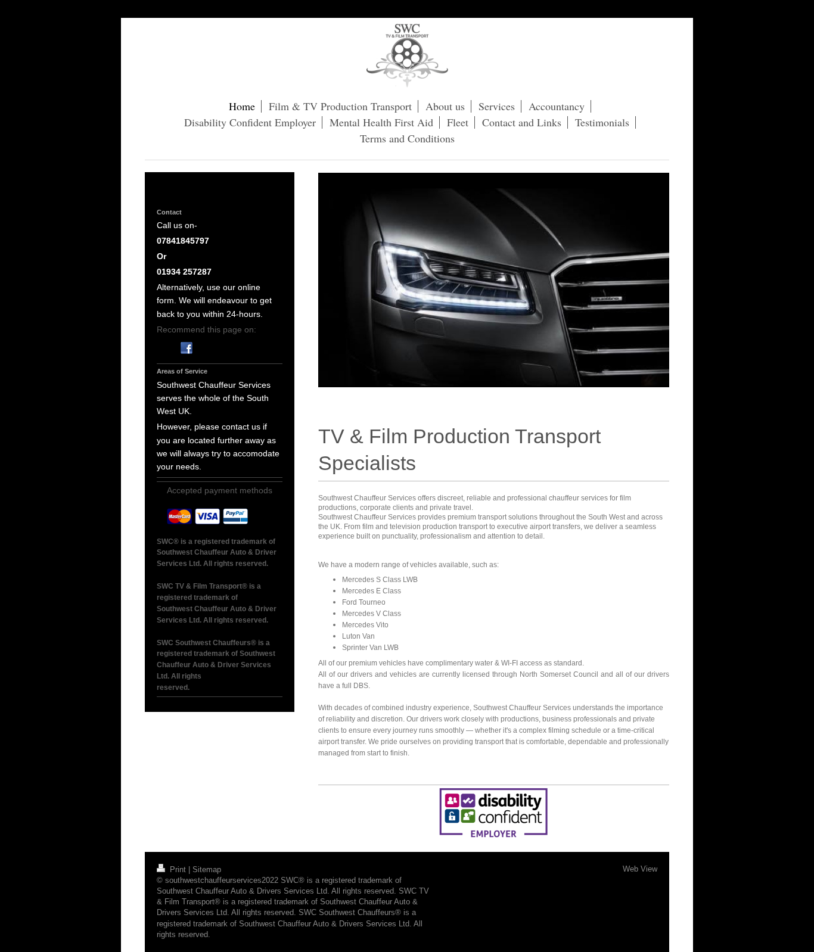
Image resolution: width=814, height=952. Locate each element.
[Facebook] (186, 348)
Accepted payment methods (219, 490)
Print (177, 869)
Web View (640, 868)
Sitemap (206, 869)
